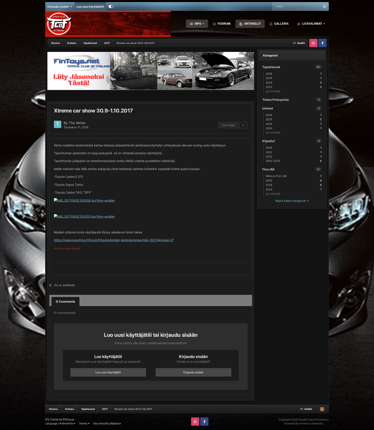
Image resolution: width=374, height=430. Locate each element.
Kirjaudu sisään (58, 6)
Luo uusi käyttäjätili (90, 6)
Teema (83, 423)
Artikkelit (252, 23)
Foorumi (224, 23)
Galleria (281, 23)
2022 (294, 152)
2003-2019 (294, 160)
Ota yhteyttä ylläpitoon (107, 423)
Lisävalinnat (312, 23)
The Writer (77, 123)
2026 (294, 73)
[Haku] (324, 6)
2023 (294, 86)
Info (198, 23)
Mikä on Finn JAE (294, 176)
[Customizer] (111, 6)
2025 (294, 78)
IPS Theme (51, 419)
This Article (307, 6)
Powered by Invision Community (303, 423)
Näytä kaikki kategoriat (291, 200)
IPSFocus (68, 419)
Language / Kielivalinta (59, 423)
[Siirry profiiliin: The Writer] (57, 124)
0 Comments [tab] (65, 301)
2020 (294, 156)
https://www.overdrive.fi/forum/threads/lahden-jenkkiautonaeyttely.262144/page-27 (114, 240)
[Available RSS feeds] (322, 409)
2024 (294, 82)
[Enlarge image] (84, 200)
